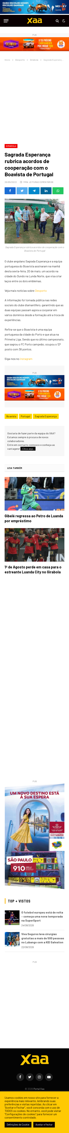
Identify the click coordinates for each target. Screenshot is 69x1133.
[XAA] (35, 21)
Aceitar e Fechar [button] (44, 1124)
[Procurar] (57, 21)
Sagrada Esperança (46, 416)
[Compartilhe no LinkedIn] (46, 190)
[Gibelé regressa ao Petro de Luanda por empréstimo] (34, 494)
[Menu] (6, 21)
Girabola (11, 146)
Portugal (25, 416)
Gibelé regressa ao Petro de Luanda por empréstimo (34, 518)
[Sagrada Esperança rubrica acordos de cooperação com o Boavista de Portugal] (34, 221)
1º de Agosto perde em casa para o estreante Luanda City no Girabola (33, 569)
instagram (26, 358)
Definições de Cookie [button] (18, 1124)
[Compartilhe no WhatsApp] (57, 190)
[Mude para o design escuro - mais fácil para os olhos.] (63, 21)
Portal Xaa (38, 1088)
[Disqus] (34, 629)
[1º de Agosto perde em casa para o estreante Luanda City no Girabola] (34, 545)
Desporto (41, 290)
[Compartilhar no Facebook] (10, 190)
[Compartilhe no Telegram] (34, 190)
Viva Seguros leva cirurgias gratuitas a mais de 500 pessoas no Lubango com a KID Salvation (42, 938)
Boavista (11, 416)
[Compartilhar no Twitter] (22, 190)
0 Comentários (45, 182)
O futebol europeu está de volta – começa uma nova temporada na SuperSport (42, 916)
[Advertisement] (34, 102)
